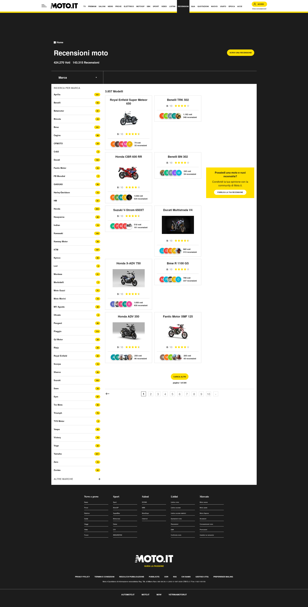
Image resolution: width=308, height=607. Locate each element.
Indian (57, 225)
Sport (116, 496)
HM (55, 200)
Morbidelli (59, 282)
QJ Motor (58, 339)
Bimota (57, 118)
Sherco (57, 372)
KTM (56, 249)
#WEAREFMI (117, 535)
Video (86, 530)
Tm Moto (58, 404)
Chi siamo (186, 576)
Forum (86, 535)
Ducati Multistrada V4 (178, 210)
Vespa (57, 429)
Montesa (58, 274)
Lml (56, 265)
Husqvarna (59, 216)
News (86, 502)
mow (159, 594)
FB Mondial (59, 176)
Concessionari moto (206, 524)
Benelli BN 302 (178, 157)
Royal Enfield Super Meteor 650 (128, 102)
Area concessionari (259, 9)
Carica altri (179, 376)
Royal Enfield (60, 355)
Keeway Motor (61, 241)
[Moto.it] (64, 5)
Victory (57, 437)
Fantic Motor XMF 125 (178, 316)
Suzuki (57, 380)
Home (60, 42)
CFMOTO (58, 143)
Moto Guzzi (59, 290)
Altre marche (63, 479)
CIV (114, 530)
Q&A (172, 530)
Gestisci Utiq (202, 576)
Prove (86, 508)
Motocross (116, 519)
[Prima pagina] (107, 393)
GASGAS (58, 184)
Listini (174, 496)
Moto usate (203, 508)
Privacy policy (82, 576)
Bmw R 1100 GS (178, 263)
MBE (143, 508)
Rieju (56, 347)
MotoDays (145, 513)
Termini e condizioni (104, 576)
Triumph (58, 412)
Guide (86, 519)
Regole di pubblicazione (131, 576)
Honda (57, 208)
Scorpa (57, 363)
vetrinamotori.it (178, 594)
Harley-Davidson (62, 192)
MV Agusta (59, 306)
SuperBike (116, 513)
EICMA (144, 502)
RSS (175, 576)
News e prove (91, 496)
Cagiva (57, 135)
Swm (56, 388)
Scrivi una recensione (241, 52)
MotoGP (116, 508)
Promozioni (203, 530)
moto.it (145, 594)
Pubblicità (154, 576)
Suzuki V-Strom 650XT (128, 210)
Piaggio (57, 331)
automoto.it (127, 594)
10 (208, 394)
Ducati (57, 159)
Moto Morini (60, 298)
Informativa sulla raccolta (14, 605)
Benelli (57, 102)
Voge (56, 445)
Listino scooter (176, 508)
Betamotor (59, 110)
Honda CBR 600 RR (128, 157)
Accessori (203, 519)
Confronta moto (176, 535)
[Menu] (44, 6)
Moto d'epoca (204, 513)
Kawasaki (58, 233)
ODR (166, 576)
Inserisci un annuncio (207, 535)
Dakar (115, 524)
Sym (56, 396)
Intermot (145, 519)
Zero (56, 461)
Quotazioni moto (176, 519)
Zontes (57, 470)
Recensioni (174, 524)
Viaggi (86, 524)
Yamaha (58, 453)
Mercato (204, 496)
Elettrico (87, 513)
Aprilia (57, 94)
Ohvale (57, 314)
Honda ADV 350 (128, 316)
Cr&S (56, 151)
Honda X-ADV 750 (128, 263)
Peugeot (58, 323)
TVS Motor (59, 421)
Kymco (57, 257)
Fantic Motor (60, 167)
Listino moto (175, 502)
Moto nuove (204, 502)
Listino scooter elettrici (178, 513)
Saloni (145, 496)
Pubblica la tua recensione (230, 192)
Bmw (56, 127)
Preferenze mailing (223, 576)
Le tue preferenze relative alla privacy (50, 605)
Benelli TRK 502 (178, 100)
